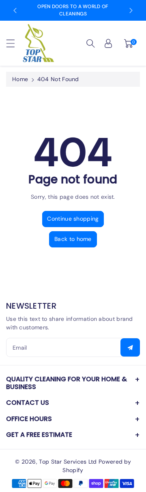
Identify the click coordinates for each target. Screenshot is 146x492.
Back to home (73, 239)
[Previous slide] (15, 10)
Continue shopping (73, 218)
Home (20, 79)
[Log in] (108, 43)
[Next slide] (131, 10)
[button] (14, 43)
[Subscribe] (130, 347)
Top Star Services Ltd (68, 461)
